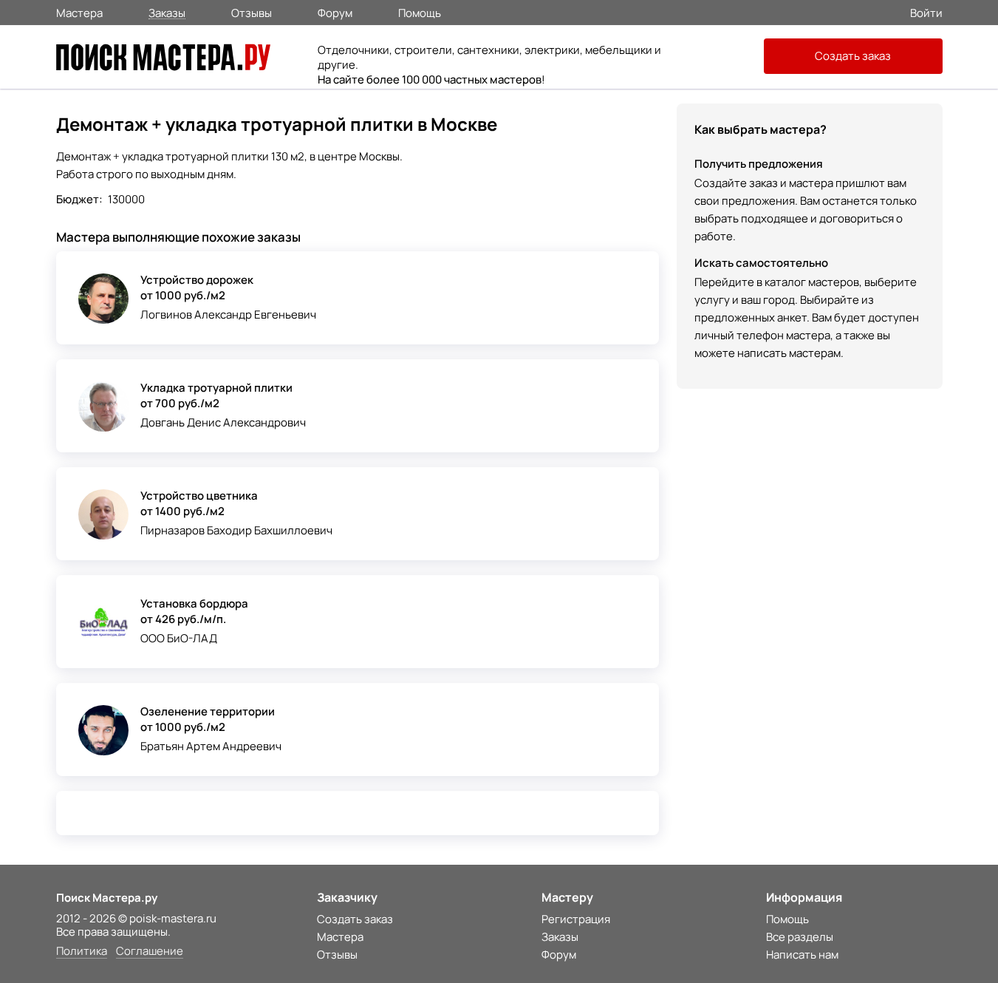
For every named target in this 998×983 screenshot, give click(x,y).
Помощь (419, 11)
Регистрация (575, 919)
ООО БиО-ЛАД (178, 638)
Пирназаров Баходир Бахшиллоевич (236, 530)
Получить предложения (758, 163)
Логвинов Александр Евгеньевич (228, 314)
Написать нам (802, 954)
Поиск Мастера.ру (106, 897)
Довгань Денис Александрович (223, 422)
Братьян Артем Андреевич (210, 746)
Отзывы (251, 11)
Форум (335, 11)
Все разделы (799, 937)
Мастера (79, 11)
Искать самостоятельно (761, 263)
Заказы (166, 12)
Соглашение (149, 952)
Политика (81, 952)
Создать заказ (853, 56)
